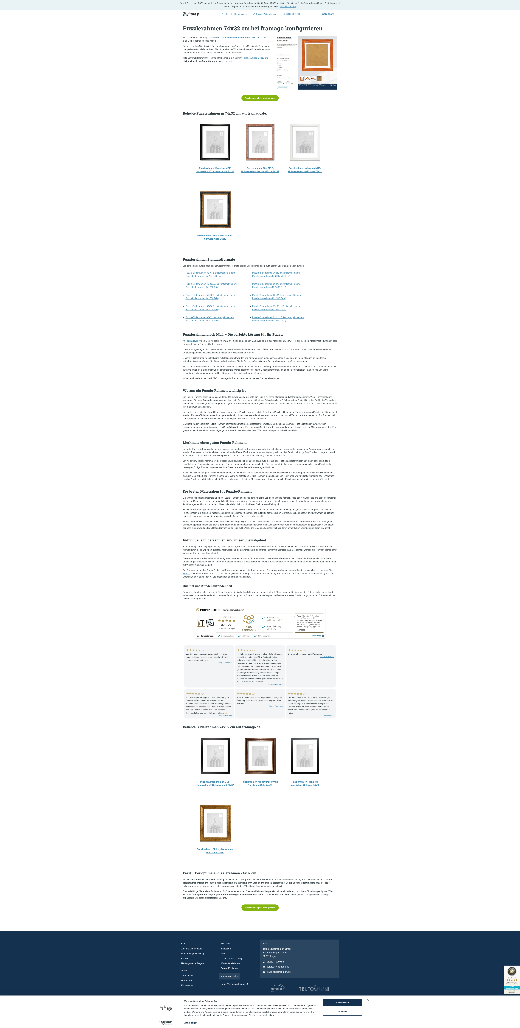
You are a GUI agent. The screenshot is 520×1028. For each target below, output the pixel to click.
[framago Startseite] (191, 14)
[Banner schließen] (368, 1000)
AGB (223, 953)
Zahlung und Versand (191, 949)
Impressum (226, 949)
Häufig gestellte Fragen (192, 963)
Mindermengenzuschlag (192, 953)
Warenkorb (329, 13)
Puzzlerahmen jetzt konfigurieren (260, 98)
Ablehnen (342, 1011)
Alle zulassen (342, 1003)
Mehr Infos (316, 636)
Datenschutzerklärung (231, 958)
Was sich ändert (288, 6)
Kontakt (186, 573)
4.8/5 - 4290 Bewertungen (235, 14)
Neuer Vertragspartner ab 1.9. (235, 984)
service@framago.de (278, 966)
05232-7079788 (292, 14)
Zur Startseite (187, 975)
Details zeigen (190, 1023)
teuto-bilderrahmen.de (279, 972)
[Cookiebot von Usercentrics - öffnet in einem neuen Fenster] (165, 1023)
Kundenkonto (187, 985)
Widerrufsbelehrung (230, 963)
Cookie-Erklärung (229, 968)
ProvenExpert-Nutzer (275, 684)
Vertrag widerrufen (229, 976)
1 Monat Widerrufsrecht (266, 14)
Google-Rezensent (225, 663)
